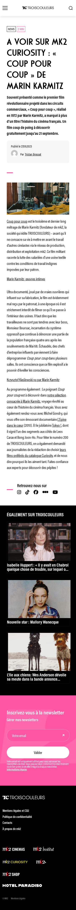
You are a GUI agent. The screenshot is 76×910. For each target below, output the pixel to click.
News (11, 29)
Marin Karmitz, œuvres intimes (26, 278)
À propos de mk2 (12, 829)
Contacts (7, 823)
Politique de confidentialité (17, 817)
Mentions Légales (18, 899)
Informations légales (17, 769)
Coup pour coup (17, 221)
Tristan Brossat (33, 154)
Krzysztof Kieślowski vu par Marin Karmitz (33, 379)
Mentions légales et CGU (16, 811)
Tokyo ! (56, 425)
